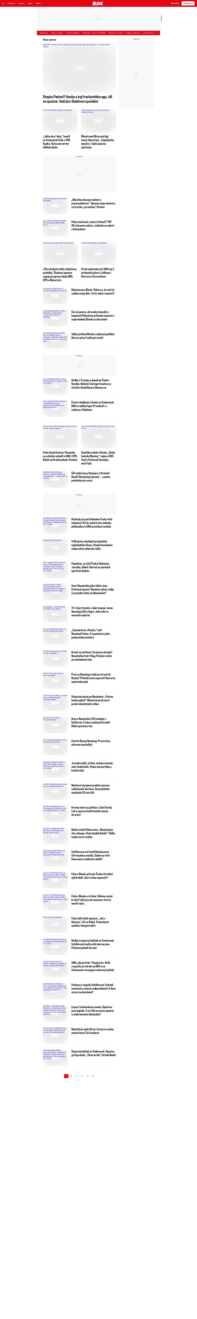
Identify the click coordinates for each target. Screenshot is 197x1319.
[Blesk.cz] (98, 3)
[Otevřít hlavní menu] (3, 3)
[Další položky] (157, 33)
